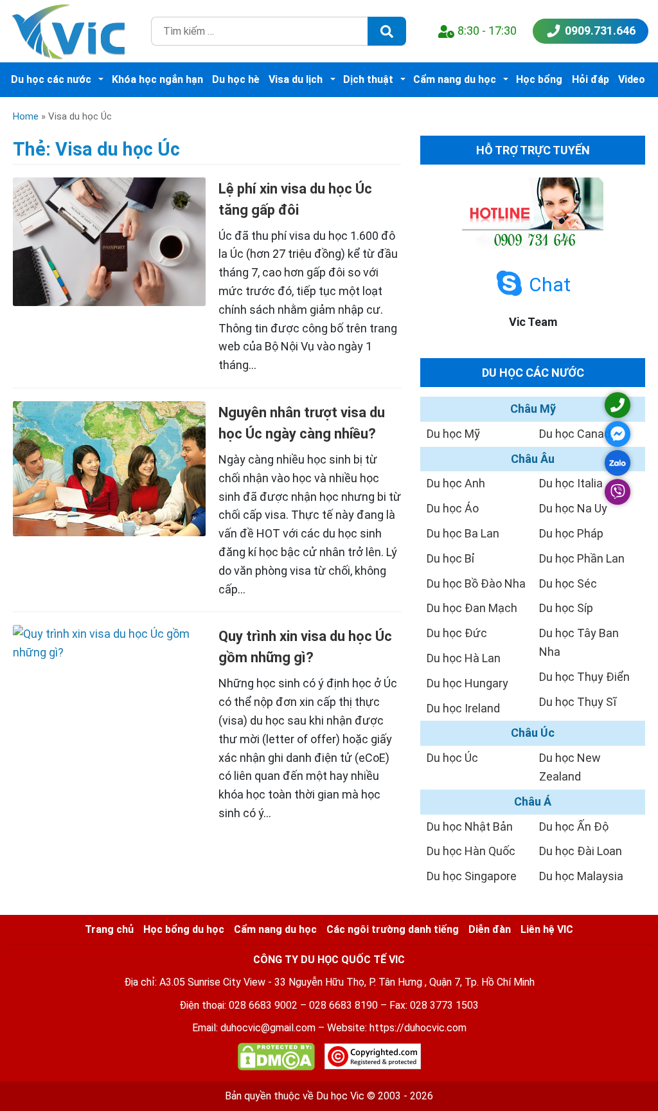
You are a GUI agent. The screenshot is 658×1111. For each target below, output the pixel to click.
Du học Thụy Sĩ (577, 702)
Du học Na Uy (573, 508)
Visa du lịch (296, 79)
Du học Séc (568, 583)
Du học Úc (452, 757)
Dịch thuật (368, 79)
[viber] (617, 492)
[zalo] (617, 463)
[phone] (617, 405)
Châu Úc (533, 732)
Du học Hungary (467, 683)
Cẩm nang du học (454, 79)
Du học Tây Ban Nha (579, 642)
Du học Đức (457, 633)
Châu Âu (533, 458)
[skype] (509, 284)
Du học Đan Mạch (472, 608)
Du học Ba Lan (463, 533)
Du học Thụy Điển (584, 676)
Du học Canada (578, 433)
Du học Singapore (472, 876)
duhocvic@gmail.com (268, 1028)
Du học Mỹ (453, 433)
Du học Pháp (571, 533)
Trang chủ (109, 929)
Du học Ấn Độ (574, 826)
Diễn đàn (489, 929)
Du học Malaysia (581, 876)
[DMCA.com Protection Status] (276, 1059)
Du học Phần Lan (582, 558)
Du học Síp (566, 608)
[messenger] (617, 434)
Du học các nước (51, 79)
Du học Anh (456, 483)
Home (26, 116)
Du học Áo (453, 508)
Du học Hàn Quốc (471, 851)
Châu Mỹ (533, 408)
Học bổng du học (183, 929)
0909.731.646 (600, 30)
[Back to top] (619, 1072)
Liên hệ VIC (546, 929)
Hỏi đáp (590, 79)
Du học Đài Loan (580, 851)
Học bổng (539, 79)
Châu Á (532, 801)
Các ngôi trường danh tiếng (392, 929)
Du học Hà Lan (464, 658)
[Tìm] (387, 31)
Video (631, 79)
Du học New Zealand (570, 767)
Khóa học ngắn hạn (157, 79)
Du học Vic (340, 1096)
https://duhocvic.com (418, 1028)
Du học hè (236, 79)
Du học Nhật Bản (470, 826)
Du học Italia (571, 483)
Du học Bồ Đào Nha (476, 583)
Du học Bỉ (451, 558)
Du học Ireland (463, 708)
